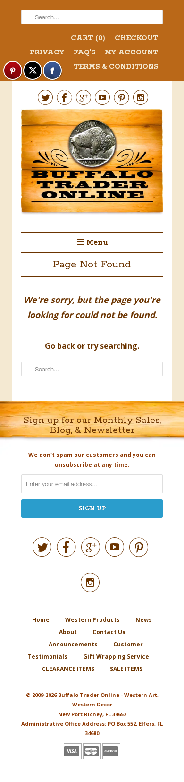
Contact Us (108, 632)
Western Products (92, 620)
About (68, 632)
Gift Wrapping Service (116, 657)
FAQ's (84, 52)
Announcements (73, 644)
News (143, 620)
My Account (131, 52)
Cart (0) (88, 38)
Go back (60, 346)
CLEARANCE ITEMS (68, 669)
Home (41, 620)
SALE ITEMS (126, 669)
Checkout (136, 38)
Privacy (47, 52)
